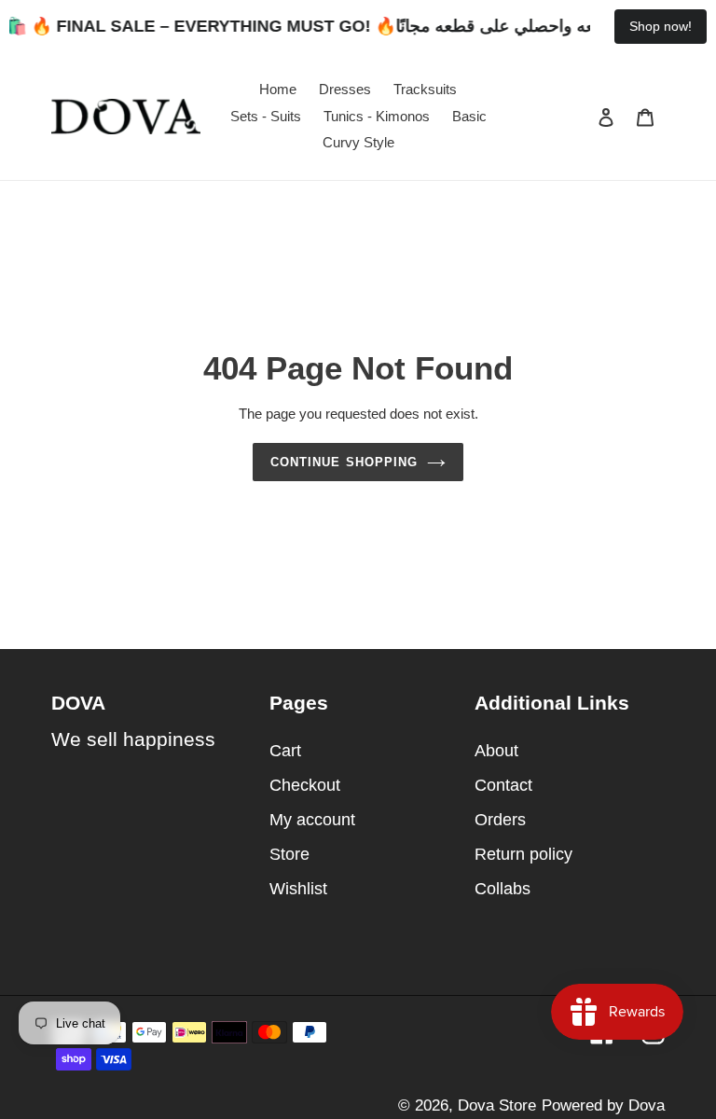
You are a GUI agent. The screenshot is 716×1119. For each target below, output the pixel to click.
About (496, 750)
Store (289, 854)
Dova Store (497, 1105)
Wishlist (298, 888)
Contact (503, 785)
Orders (500, 819)
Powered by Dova (603, 1105)
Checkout (304, 785)
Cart (285, 750)
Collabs (502, 888)
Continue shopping (344, 462)
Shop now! (660, 26)
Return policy (523, 854)
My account (312, 819)
